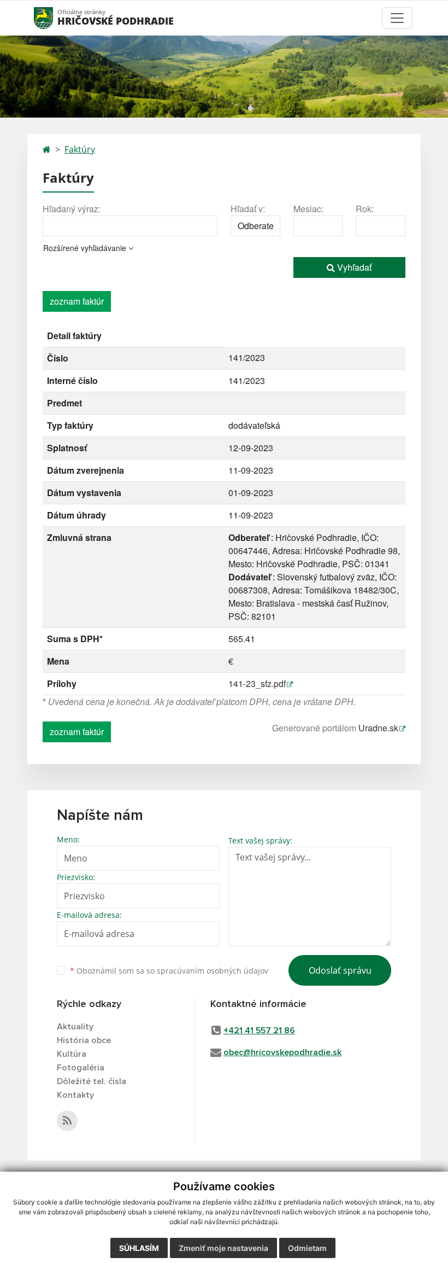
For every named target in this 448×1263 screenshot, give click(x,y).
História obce (84, 1040)
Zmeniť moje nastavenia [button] (223, 1248)
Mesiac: (308, 208)
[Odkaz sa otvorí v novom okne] (67, 1120)
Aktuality (75, 1026)
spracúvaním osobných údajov (212, 970)
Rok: (365, 208)
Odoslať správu (340, 970)
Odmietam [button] (307, 1248)
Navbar (54, 17)
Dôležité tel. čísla (91, 1081)
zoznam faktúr (77, 301)
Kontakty (75, 1095)
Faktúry (79, 149)
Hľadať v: (248, 208)
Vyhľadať (353, 267)
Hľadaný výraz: (72, 208)
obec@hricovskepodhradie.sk (282, 1052)
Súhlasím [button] (139, 1248)
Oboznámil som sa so (169, 970)
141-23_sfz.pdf (257, 683)
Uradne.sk (378, 727)
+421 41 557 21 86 (259, 1030)
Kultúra (71, 1054)
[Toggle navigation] (397, 18)
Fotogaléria (80, 1067)
